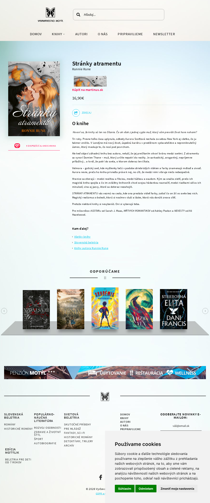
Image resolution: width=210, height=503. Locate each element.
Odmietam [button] (146, 488)
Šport (38, 439)
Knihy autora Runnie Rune (91, 248)
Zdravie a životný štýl (47, 433)
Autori (81, 34)
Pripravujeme (130, 34)
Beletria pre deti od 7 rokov (18, 461)
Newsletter (164, 34)
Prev (4, 311)
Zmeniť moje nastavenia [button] (177, 488)
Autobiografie (45, 443)
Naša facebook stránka (100, 477)
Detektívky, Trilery (78, 441)
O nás (103, 34)
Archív (69, 445)
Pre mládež (72, 429)
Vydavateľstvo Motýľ (50, 14)
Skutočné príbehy (77, 424)
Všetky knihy (82, 237)
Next (205, 311)
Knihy (57, 34)
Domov (36, 34)
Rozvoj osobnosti (47, 428)
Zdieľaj (86, 112)
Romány (10, 424)
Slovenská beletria (86, 242)
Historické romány (18, 429)
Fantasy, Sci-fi (74, 433)
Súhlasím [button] (124, 488)
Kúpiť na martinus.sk (87, 90)
